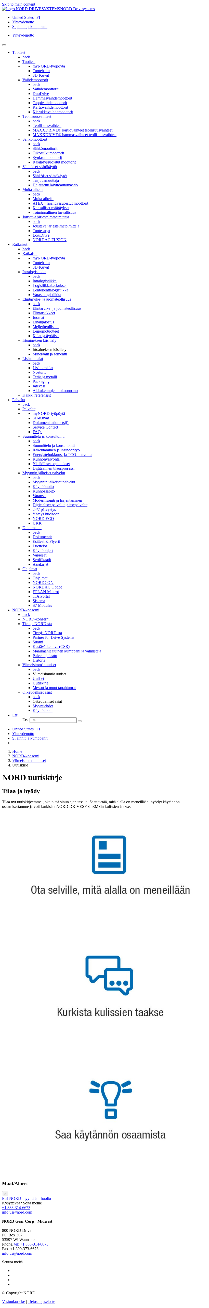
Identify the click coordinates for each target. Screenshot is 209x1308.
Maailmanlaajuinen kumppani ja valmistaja (67, 651)
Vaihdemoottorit (35, 80)
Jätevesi (39, 386)
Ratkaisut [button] (19, 244)
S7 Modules (42, 605)
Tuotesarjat (41, 230)
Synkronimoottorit (47, 157)
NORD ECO (43, 518)
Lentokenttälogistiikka (50, 290)
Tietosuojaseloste (41, 1301)
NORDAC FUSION (50, 240)
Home (17, 751)
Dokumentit (32, 528)
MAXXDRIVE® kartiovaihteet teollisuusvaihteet (72, 130)
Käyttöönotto (43, 486)
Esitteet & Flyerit (46, 541)
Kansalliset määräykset (51, 208)
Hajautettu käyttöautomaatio (55, 185)
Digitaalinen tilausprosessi (53, 468)
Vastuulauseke (13, 1301)
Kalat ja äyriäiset (46, 336)
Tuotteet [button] (18, 52)
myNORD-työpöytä (49, 66)
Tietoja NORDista (37, 624)
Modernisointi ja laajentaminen (57, 500)
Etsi (25, 720)
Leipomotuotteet (46, 331)
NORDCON (43, 582)
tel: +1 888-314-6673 (31, 1244)
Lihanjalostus (43, 322)
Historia (39, 660)
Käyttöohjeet (43, 550)
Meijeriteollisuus (46, 326)
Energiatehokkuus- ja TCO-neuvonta (62, 454)
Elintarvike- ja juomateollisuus (46, 299)
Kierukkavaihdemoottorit (53, 112)
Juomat (38, 317)
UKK (37, 523)
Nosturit (39, 372)
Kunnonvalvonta (46, 459)
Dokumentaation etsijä (51, 422)
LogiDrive (41, 235)
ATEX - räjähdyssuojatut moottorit (60, 203)
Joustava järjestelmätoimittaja (45, 217)
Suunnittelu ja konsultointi (43, 436)
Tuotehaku (41, 71)
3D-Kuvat (41, 75)
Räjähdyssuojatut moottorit (54, 162)
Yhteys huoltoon (46, 514)
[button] (15, 715)
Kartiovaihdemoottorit (50, 107)
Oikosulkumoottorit (48, 153)
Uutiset (38, 678)
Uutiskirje (40, 683)
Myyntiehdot (43, 706)
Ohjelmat (29, 569)
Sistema (39, 601)
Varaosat (39, 496)
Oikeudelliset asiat (37, 692)
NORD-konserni (35, 619)
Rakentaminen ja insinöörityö (56, 450)
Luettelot (40, 546)
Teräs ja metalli (45, 377)
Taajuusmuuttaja (46, 180)
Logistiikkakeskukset (50, 285)
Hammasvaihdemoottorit (52, 98)
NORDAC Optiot (47, 587)
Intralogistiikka (34, 272)
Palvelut (28, 409)
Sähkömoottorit (34, 139)
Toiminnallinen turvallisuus (54, 212)
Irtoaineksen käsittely (39, 340)
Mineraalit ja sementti (50, 354)
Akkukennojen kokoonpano (55, 390)
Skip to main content (18, 4)
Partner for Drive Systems (53, 637)
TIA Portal (41, 596)
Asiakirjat (40, 564)
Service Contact (45, 427)
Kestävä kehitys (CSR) (51, 646)
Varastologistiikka (47, 294)
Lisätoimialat (32, 358)
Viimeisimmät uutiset (39, 665)
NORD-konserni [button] (25, 610)
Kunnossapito (44, 491)
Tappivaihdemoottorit (50, 103)
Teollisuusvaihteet (36, 116)
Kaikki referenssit (36, 395)
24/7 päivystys (44, 509)
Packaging (41, 381)
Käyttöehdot (43, 710)
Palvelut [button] (18, 400)
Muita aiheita (32, 189)
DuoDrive (41, 93)
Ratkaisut (29, 253)
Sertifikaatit (42, 560)
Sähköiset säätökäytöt (39, 167)
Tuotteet (28, 61)
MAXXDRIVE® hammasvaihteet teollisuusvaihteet (74, 135)
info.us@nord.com (17, 1212)
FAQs (37, 432)
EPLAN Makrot (46, 592)
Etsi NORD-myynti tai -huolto (26, 1198)
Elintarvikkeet (44, 313)
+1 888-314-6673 (16, 1207)
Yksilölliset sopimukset (51, 464)
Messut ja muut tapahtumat (54, 687)
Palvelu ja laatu (45, 655)
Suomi (38, 642)
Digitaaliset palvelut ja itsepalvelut (60, 505)
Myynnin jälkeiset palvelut (43, 473)
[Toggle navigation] (4, 45)
